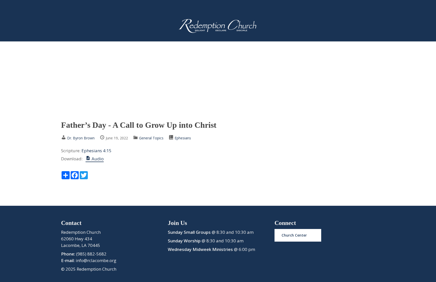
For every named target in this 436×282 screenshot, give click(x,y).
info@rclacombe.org (96, 260)
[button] (298, 235)
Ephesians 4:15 (96, 150)
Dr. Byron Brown (81, 138)
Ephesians (183, 138)
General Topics (151, 138)
